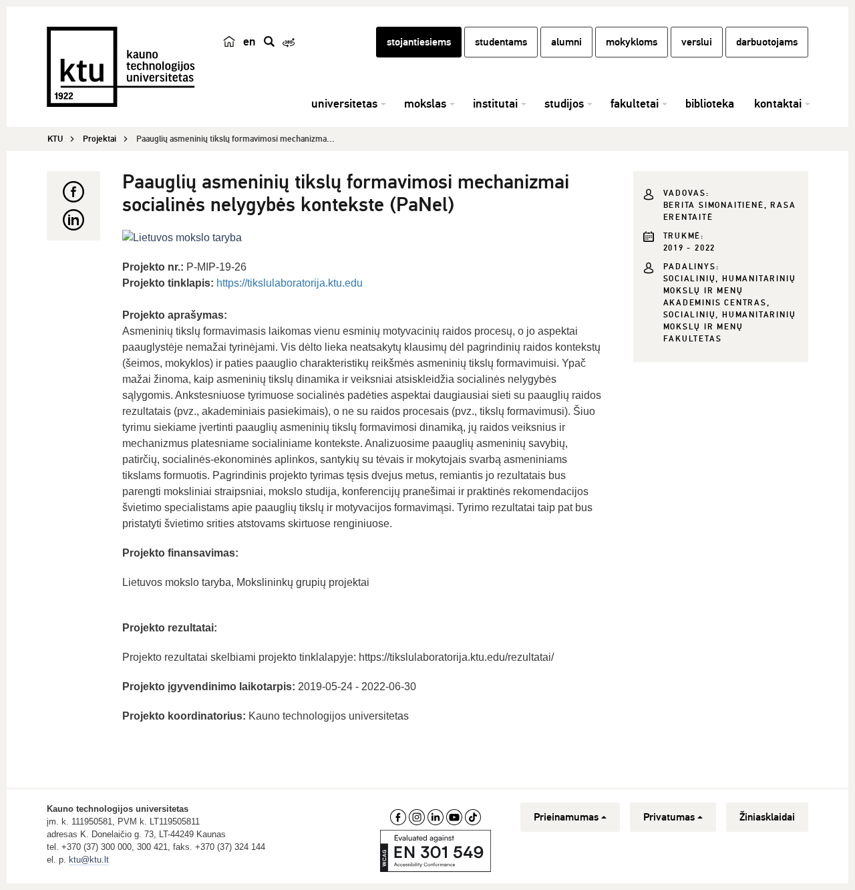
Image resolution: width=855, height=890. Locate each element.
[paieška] (269, 41)
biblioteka (709, 103)
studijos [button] (564, 103)
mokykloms (631, 42)
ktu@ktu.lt (89, 860)
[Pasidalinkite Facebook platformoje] (73, 191)
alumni (566, 42)
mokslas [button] (425, 103)
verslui (696, 42)
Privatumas (669, 817)
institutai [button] (495, 103)
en (249, 41)
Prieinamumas (566, 817)
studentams (501, 42)
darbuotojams (767, 42)
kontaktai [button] (778, 103)
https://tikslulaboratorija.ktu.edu (289, 283)
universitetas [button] (344, 103)
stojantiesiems (419, 42)
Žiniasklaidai (767, 817)
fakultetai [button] (635, 103)
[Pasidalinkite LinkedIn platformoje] (73, 220)
